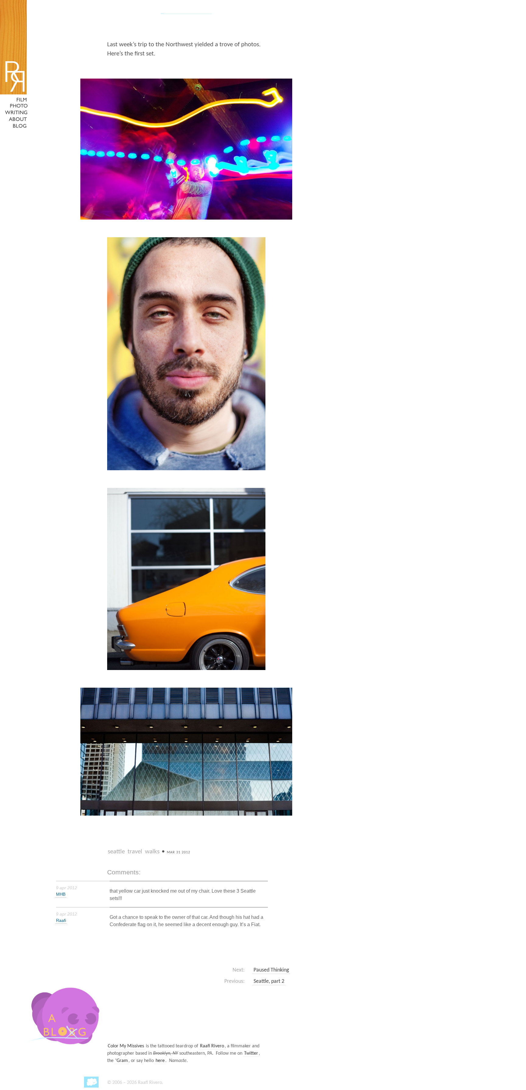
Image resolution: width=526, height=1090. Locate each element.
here (160, 1060)
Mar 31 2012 (178, 852)
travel (135, 851)
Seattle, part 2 (269, 981)
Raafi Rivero (212, 1046)
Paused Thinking (271, 970)
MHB (60, 894)
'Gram (121, 1060)
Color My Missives (126, 1046)
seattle (116, 851)
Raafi (61, 920)
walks (152, 851)
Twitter (251, 1053)
